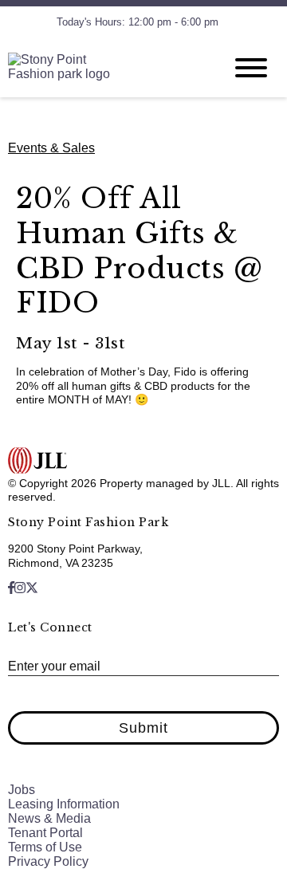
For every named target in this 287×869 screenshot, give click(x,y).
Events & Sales (51, 148)
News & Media (49, 818)
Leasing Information (64, 804)
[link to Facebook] (11, 588)
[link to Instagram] (20, 588)
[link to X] (32, 588)
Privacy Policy (48, 861)
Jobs (21, 789)
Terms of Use (45, 847)
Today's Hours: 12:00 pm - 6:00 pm (137, 22)
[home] (103, 68)
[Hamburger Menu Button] (251, 67)
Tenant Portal (45, 833)
